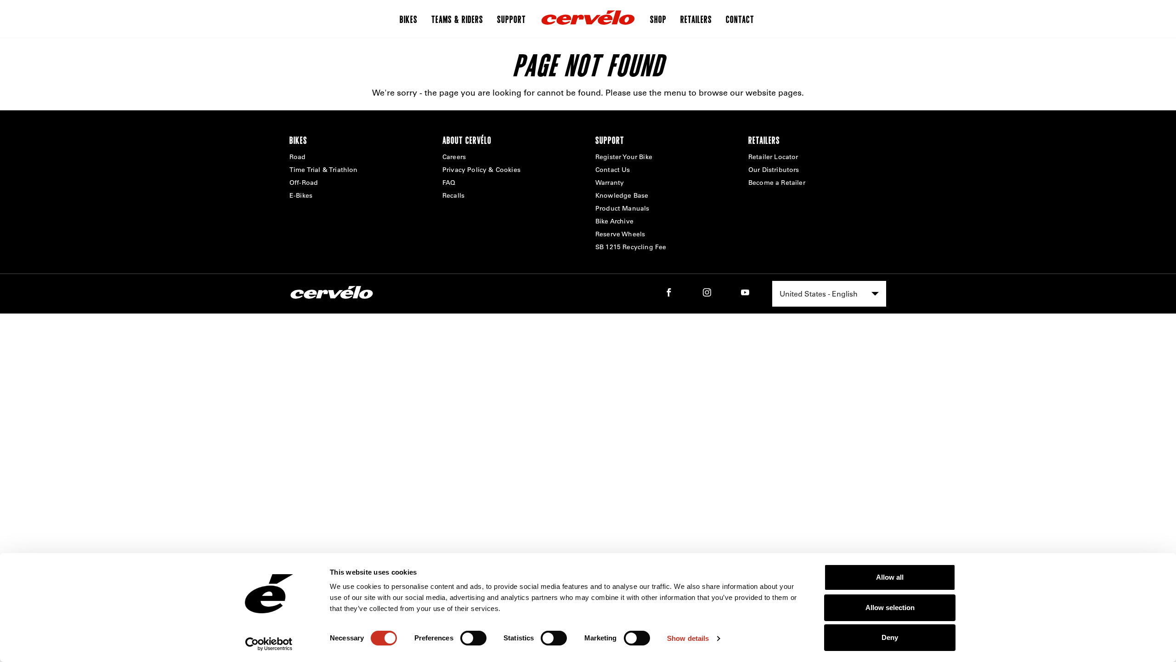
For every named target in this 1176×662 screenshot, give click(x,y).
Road (297, 157)
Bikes (409, 18)
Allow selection (890, 607)
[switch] (473, 638)
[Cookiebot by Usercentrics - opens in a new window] (269, 644)
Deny (890, 637)
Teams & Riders (457, 18)
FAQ (448, 182)
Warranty (609, 182)
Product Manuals (622, 208)
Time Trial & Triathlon (323, 170)
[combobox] (829, 293)
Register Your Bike (623, 157)
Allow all (890, 577)
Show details (688, 638)
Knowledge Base (621, 195)
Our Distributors (773, 170)
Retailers (696, 18)
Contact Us (612, 170)
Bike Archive (614, 221)
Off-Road (303, 182)
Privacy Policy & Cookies (481, 170)
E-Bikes (300, 195)
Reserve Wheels (620, 234)
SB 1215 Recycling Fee (630, 247)
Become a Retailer (776, 182)
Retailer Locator (773, 157)
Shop (658, 18)
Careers (454, 157)
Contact (740, 18)
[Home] (588, 19)
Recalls (453, 195)
